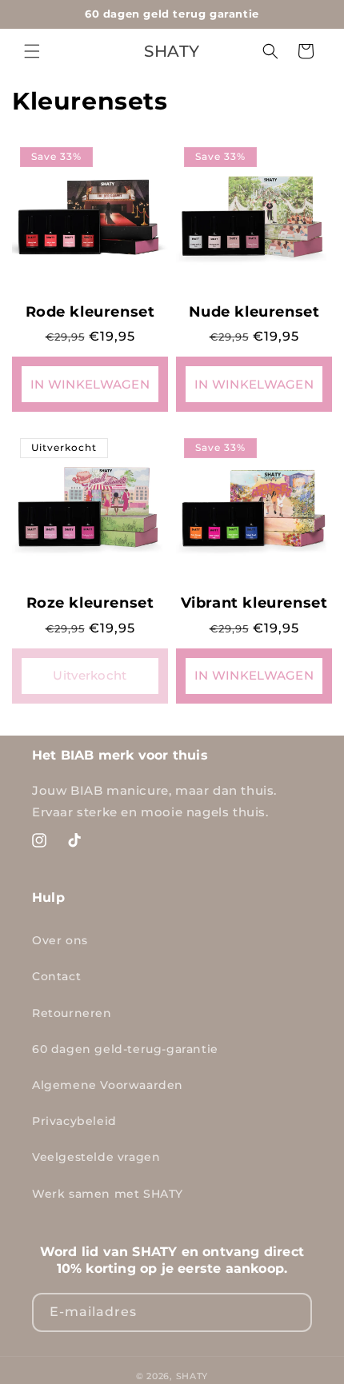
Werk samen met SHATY (107, 1194)
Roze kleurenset (90, 603)
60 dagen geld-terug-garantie (125, 1049)
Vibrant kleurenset (254, 603)
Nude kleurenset (254, 312)
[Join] (292, 1312)
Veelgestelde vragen (96, 1157)
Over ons (60, 940)
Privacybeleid (74, 1121)
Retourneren (72, 1013)
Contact (56, 976)
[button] (32, 51)
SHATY (192, 1376)
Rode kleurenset (90, 312)
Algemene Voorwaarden (107, 1085)
